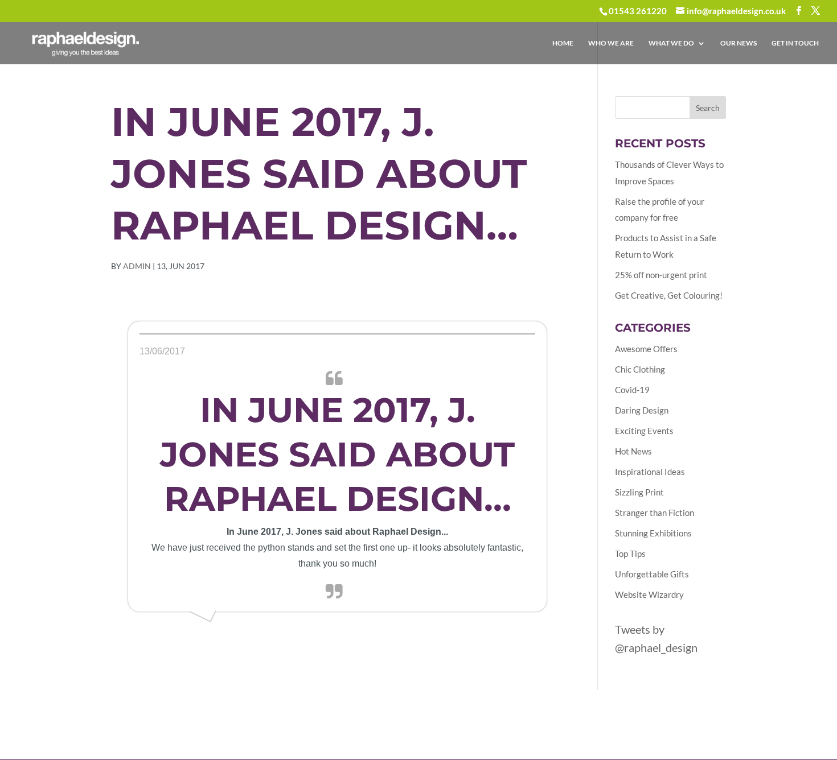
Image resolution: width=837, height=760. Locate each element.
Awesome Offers (646, 349)
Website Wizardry (649, 594)
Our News (738, 43)
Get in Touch (795, 43)
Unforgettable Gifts (652, 574)
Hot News (633, 451)
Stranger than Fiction (654, 512)
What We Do (671, 43)
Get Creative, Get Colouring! (669, 295)
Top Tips (630, 553)
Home (562, 43)
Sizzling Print (639, 492)
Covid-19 (632, 390)
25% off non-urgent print (661, 275)
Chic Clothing (640, 369)
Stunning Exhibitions (653, 533)
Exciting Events (644, 431)
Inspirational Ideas (650, 471)
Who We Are (611, 43)
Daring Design (641, 410)
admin (137, 266)
